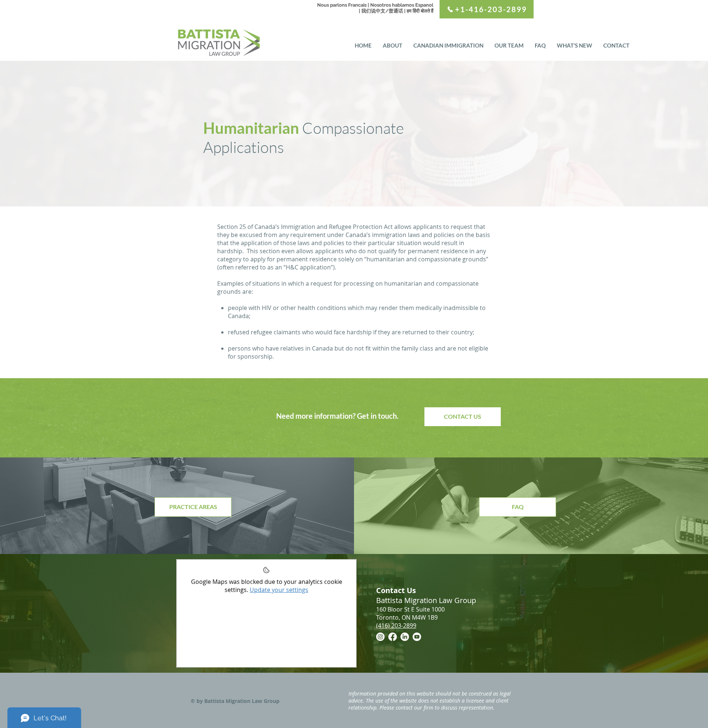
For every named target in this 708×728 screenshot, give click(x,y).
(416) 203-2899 (396, 625)
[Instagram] (380, 637)
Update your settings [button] (279, 590)
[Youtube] (417, 637)
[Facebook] (392, 637)
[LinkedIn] (404, 637)
